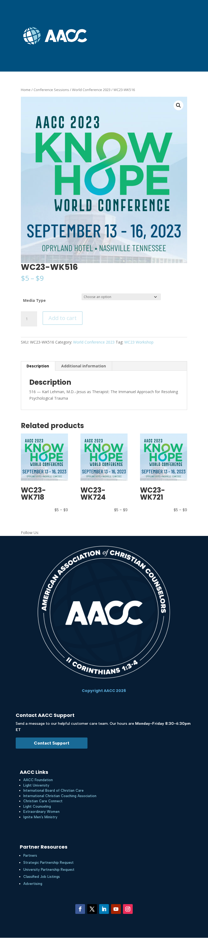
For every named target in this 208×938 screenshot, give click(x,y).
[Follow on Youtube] (116, 909)
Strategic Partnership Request (48, 863)
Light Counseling (37, 806)
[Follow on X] (92, 909)
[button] (178, 105)
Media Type (34, 300)
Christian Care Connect (43, 801)
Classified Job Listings (41, 877)
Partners (30, 855)
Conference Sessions (51, 89)
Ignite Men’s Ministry (40, 817)
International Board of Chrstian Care (53, 790)
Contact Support (51, 743)
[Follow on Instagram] (128, 909)
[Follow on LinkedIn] (104, 909)
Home (26, 89)
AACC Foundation (38, 780)
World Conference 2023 (91, 89)
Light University (36, 785)
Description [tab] (38, 365)
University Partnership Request (48, 870)
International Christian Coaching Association (59, 796)
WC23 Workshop (139, 342)
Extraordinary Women (41, 812)
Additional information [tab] (83, 365)
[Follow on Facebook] (80, 909)
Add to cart (62, 318)
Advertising (32, 884)
